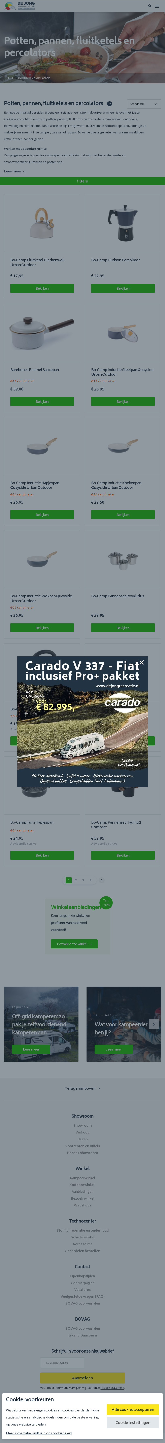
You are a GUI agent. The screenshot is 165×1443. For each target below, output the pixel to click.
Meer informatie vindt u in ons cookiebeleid (39, 1433)
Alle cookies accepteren (133, 1410)
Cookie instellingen (133, 1423)
